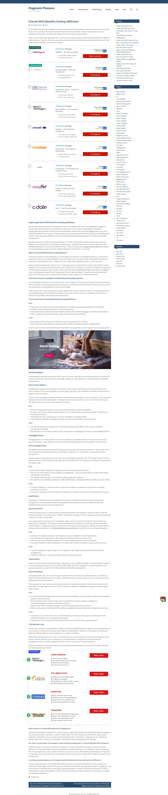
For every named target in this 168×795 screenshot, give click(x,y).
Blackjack (119, 109)
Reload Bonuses (121, 201)
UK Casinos (119, 230)
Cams (117, 9)
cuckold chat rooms (83, 270)
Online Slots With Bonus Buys (125, 28)
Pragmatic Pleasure (41, 8)
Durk (46, 25)
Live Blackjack (120, 165)
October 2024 (120, 266)
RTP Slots (119, 206)
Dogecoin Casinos (122, 135)
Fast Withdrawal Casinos (124, 140)
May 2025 (119, 264)
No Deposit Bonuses (122, 189)
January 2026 (120, 256)
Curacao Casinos (121, 131)
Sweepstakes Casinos (123, 226)
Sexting (108, 9)
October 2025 (120, 259)
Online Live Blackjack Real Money (126, 73)
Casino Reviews (121, 118)
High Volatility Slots (122, 157)
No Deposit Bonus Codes (124, 80)
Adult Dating (96, 9)
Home (72, 9)
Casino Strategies (121, 123)
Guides (118, 152)
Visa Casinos (120, 235)
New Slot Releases (122, 187)
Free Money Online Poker (124, 35)
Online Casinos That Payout (125, 45)
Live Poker (119, 167)
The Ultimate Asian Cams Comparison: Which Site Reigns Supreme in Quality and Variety (92, 785)
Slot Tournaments (122, 218)
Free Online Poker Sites (123, 71)
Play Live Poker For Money (124, 57)
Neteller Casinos (121, 184)
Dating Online (120, 133)
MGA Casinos (120, 182)
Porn (124, 9)
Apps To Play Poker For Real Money (127, 43)
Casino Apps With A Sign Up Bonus (127, 40)
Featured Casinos (121, 143)
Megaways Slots (121, 179)
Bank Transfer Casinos (123, 101)
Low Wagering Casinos (123, 172)
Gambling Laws (121, 148)
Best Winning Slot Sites (123, 68)
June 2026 (119, 254)
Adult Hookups (121, 92)
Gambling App (120, 38)
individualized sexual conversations (64, 528)
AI (136, 9)
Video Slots (119, 233)
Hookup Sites (83, 9)
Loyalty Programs (121, 174)
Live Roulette (120, 169)
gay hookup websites (94, 247)
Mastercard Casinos (122, 177)
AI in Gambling (120, 99)
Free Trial (99, 655)
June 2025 (119, 261)
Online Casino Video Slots (124, 54)
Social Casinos (120, 221)
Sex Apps (119, 208)
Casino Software (121, 121)
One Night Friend (59, 673)
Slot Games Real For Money (125, 78)
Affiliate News (120, 94)
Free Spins (119, 145)
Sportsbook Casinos (122, 223)
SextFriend (56, 692)
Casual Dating (120, 126)
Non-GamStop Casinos (123, 191)
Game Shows (120, 150)
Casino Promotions (122, 113)
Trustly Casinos (121, 228)
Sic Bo (118, 216)
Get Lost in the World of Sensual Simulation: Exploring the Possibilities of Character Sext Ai (47, 785)
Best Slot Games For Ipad (124, 47)
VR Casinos (119, 240)
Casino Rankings (121, 116)
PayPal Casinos (121, 194)
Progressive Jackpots (122, 199)
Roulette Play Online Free (124, 26)
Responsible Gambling (123, 204)
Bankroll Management (123, 104)
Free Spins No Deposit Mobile (125, 75)
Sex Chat (119, 211)
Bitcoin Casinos (121, 106)
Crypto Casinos (121, 128)
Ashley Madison (58, 655)
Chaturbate (56, 710)
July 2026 (119, 251)
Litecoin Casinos (121, 162)
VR (131, 9)
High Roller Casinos (122, 155)
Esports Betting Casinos (123, 138)
